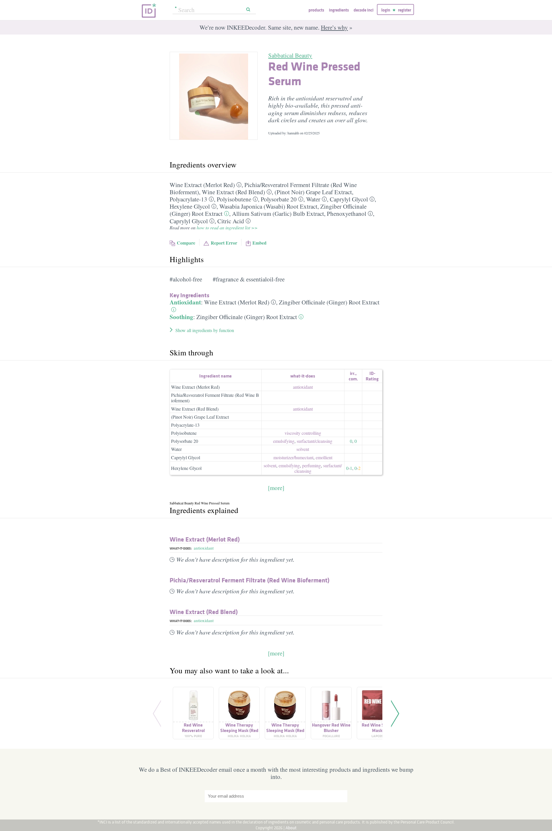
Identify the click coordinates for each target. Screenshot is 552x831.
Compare (186, 242)
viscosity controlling (303, 433)
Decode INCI (363, 10)
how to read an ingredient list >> (227, 227)
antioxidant (303, 387)
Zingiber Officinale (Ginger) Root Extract (329, 302)
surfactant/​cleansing (314, 441)
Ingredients (339, 10)
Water (313, 199)
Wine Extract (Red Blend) (233, 192)
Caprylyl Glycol (349, 199)
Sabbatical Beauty (290, 55)
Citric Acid (230, 221)
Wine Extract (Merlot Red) (202, 185)
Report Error (224, 242)
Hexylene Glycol (190, 206)
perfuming (311, 465)
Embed (259, 242)
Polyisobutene (234, 199)
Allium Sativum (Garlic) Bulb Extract (278, 213)
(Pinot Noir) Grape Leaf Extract (313, 192)
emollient (324, 457)
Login (385, 10)
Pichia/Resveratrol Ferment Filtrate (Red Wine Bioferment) (215, 397)
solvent (302, 449)
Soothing (181, 316)
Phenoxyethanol (346, 213)
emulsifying (283, 441)
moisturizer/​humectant (293, 457)
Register (404, 10)
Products (316, 10)
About (291, 827)
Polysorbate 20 (279, 199)
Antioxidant (185, 302)
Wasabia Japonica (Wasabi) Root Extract (268, 206)
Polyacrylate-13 (188, 199)
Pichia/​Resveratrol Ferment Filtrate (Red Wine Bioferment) (249, 580)
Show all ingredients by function (204, 330)
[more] (276, 488)
